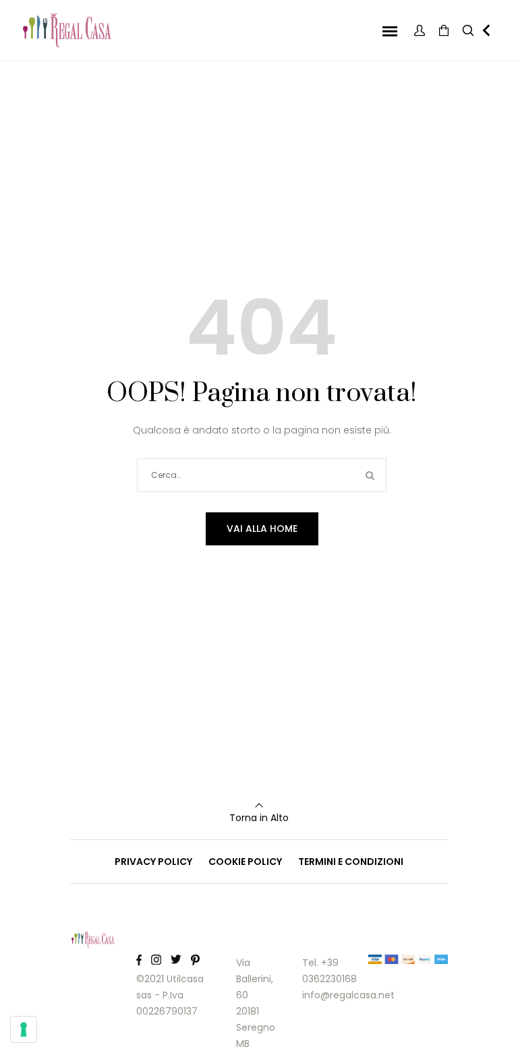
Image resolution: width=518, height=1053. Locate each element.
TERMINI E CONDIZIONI (350, 861)
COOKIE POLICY (245, 861)
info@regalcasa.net (348, 995)
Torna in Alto (259, 817)
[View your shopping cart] (444, 30)
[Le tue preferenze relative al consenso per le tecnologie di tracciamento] (23, 1029)
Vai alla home (262, 528)
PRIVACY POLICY (153, 861)
